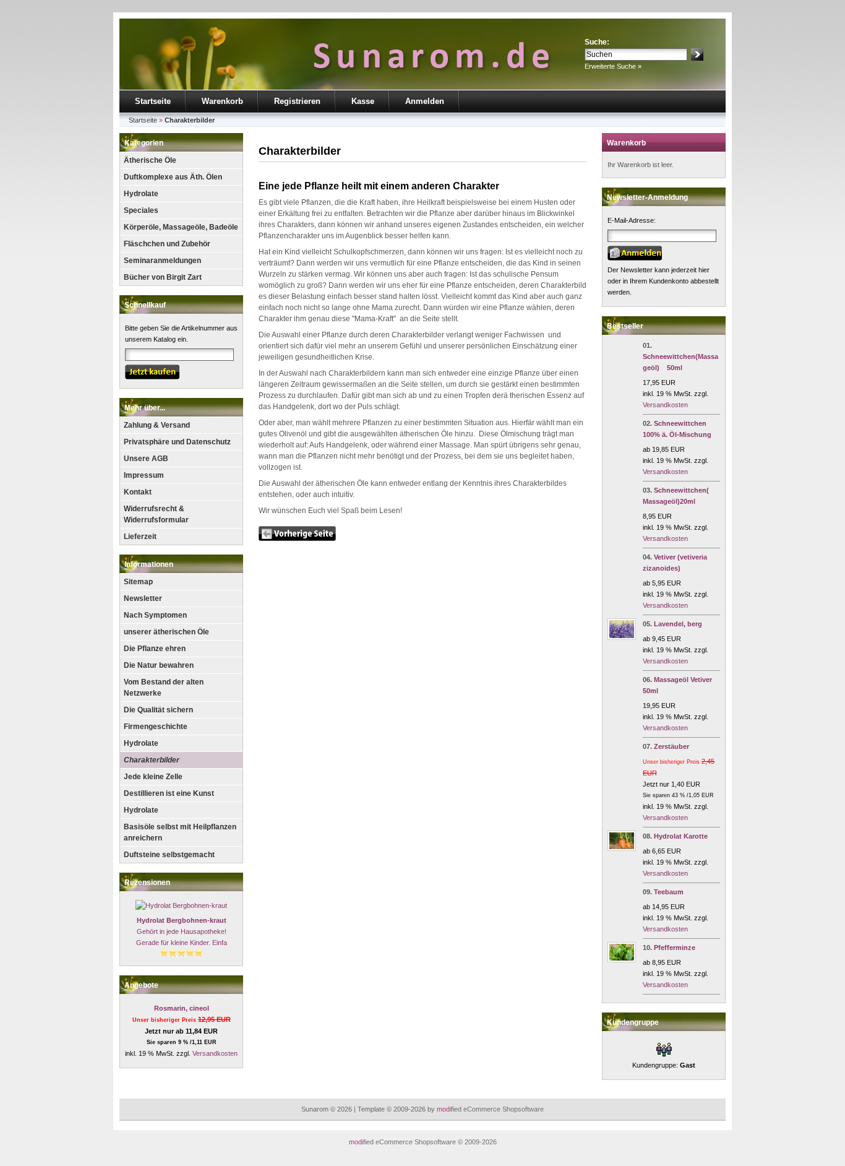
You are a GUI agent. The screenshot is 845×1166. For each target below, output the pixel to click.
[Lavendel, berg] (621, 637)
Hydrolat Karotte (681, 836)
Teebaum (669, 892)
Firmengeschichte (155, 726)
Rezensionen (147, 882)
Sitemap (138, 581)
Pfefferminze (674, 947)
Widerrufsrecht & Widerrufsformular (156, 514)
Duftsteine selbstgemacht (169, 854)
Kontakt (138, 492)
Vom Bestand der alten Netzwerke (164, 687)
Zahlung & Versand (157, 425)
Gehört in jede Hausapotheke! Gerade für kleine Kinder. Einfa (181, 931)
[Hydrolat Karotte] (621, 848)
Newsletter (143, 598)
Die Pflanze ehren (155, 648)
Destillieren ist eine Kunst (169, 793)
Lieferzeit (140, 536)
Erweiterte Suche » (613, 66)
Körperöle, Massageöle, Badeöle (181, 227)
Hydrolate (141, 193)
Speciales (141, 210)
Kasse (362, 101)
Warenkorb (222, 101)
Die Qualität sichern (158, 710)
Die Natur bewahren (159, 665)
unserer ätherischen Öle (166, 632)
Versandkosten (215, 1053)
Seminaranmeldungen (162, 260)
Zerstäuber (671, 746)
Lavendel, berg (678, 624)
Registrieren (297, 101)
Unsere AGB (146, 458)
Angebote (141, 985)
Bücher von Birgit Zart (163, 277)
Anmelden (424, 101)
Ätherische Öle (150, 160)
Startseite (153, 101)
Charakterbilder (151, 760)
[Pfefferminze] (621, 960)
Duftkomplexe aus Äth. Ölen (173, 177)
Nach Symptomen (155, 615)
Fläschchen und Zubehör (167, 244)
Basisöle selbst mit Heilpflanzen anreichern (180, 832)
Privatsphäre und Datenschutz (177, 442)
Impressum (144, 475)
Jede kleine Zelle (153, 776)
